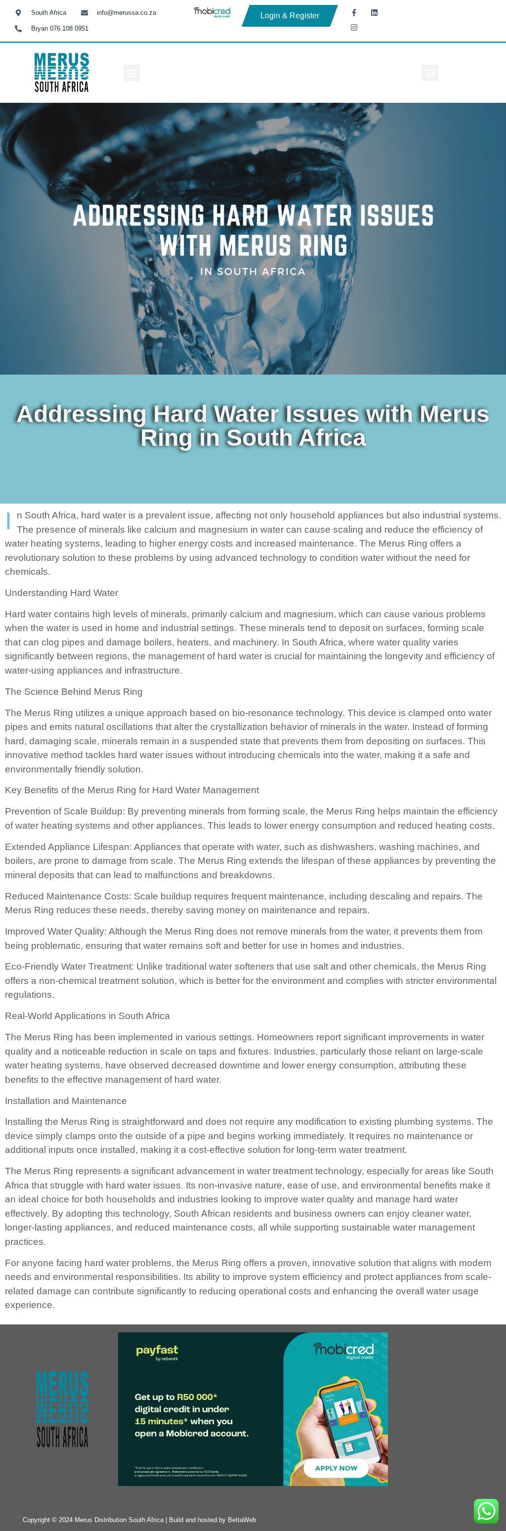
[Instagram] (353, 27)
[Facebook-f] (353, 12)
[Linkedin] (374, 12)
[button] (132, 73)
